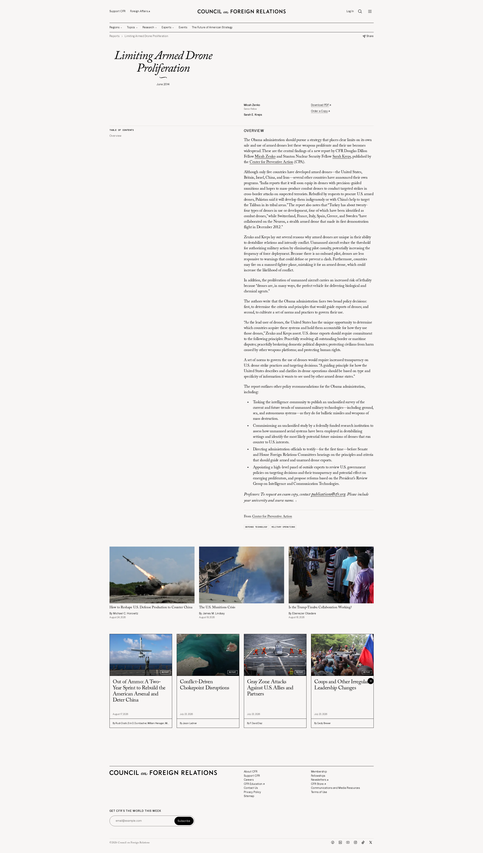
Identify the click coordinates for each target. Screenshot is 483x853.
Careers (249, 779)
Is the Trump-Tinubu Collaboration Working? (320, 607)
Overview (115, 135)
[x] (371, 842)
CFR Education (253, 784)
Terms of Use (319, 792)
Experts (166, 27)
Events (183, 27)
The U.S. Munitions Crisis (217, 607)
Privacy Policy (252, 792)
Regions (115, 27)
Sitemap (249, 796)
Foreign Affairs (139, 11)
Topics (131, 27)
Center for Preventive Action (271, 162)
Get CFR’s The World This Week (135, 811)
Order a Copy (319, 111)
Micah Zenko (265, 157)
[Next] (371, 681)
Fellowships (318, 775)
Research (148, 27)
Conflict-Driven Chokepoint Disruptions (204, 685)
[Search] (360, 11)
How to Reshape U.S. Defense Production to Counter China (151, 607)
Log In (350, 11)
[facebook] (333, 842)
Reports (115, 36)
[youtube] (348, 842)
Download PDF (320, 105)
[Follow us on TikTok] (363, 842)
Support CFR (118, 11)
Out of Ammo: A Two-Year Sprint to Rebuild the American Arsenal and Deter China (139, 691)
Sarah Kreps (342, 157)
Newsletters (318, 779)
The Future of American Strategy (212, 27)
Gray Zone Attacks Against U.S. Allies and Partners (270, 688)
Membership (319, 771)
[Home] (242, 11)
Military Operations (283, 527)
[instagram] (355, 842)
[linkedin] (340, 842)
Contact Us (251, 788)
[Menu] (370, 11)
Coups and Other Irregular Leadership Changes (341, 685)
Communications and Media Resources (335, 788)
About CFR (251, 771)
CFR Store (317, 784)
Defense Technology (256, 527)
